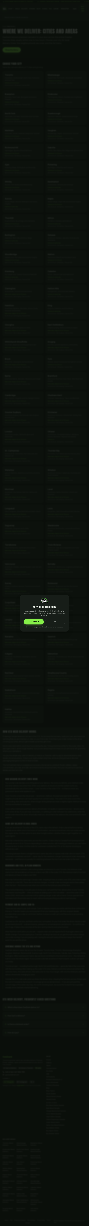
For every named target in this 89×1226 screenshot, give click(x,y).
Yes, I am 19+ (34, 622)
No (55, 622)
